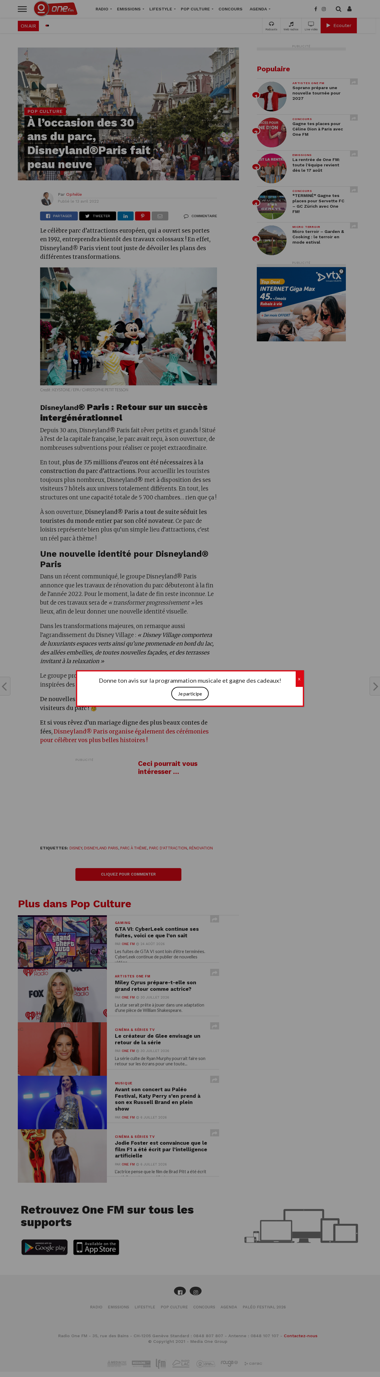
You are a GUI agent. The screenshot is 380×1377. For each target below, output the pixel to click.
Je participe (190, 693)
